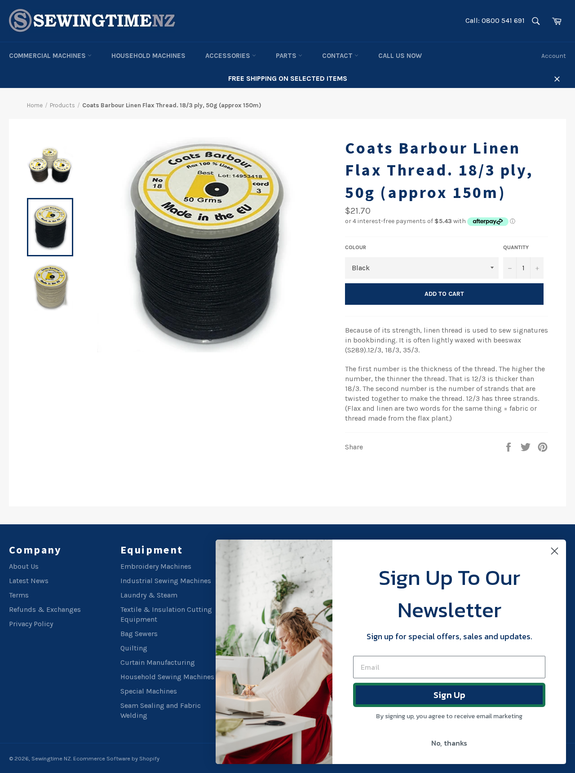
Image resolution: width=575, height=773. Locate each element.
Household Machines (148, 56)
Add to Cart (444, 294)
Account (553, 56)
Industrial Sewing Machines (165, 580)
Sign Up (449, 695)
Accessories (228, 56)
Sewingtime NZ (51, 758)
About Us (24, 566)
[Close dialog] (554, 551)
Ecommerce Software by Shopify (116, 758)
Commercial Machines (48, 56)
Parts (287, 56)
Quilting (133, 648)
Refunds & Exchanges (45, 609)
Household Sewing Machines (167, 676)
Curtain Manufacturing (157, 662)
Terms (19, 595)
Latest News (29, 580)
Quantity (516, 247)
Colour (355, 247)
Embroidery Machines (155, 566)
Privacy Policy (31, 623)
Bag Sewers (139, 633)
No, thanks (449, 743)
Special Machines (148, 691)
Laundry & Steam (148, 595)
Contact (338, 56)
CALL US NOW (400, 56)
